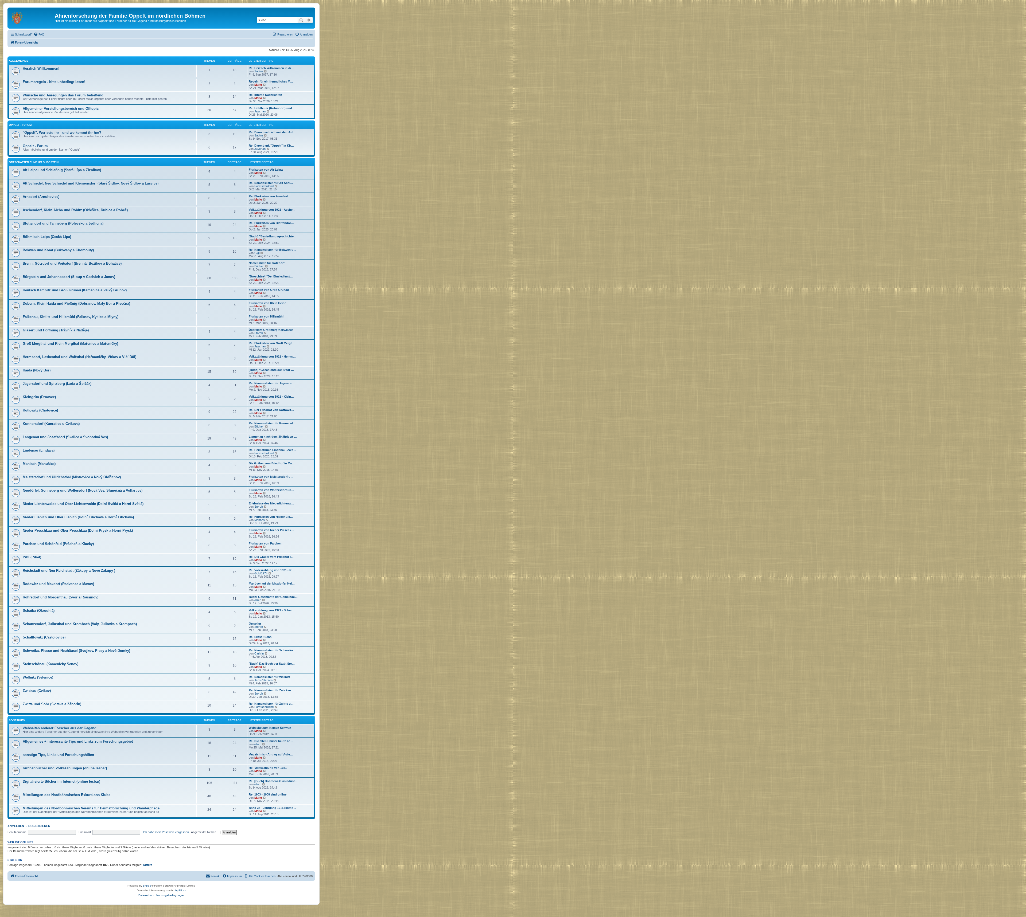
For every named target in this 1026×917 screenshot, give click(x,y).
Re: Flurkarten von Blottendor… (271, 223)
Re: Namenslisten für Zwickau (270, 690)
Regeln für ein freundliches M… (271, 81)
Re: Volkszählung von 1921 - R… (271, 570)
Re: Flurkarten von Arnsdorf (268, 196)
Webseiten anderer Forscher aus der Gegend (59, 728)
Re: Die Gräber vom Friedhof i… (271, 556)
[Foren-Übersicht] (32, 17)
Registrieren (39, 826)
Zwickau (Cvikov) (37, 691)
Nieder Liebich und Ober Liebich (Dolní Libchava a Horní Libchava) (78, 517)
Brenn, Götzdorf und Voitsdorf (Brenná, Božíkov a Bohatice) (72, 263)
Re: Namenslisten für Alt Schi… (271, 183)
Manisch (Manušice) (39, 464)
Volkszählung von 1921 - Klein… (271, 396)
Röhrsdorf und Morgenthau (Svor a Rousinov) (60, 597)
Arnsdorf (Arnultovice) (41, 197)
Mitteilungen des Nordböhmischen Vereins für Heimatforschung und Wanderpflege (91, 808)
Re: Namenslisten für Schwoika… (272, 650)
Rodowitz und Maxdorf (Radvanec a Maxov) (58, 584)
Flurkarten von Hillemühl (266, 316)
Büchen (259, 266)
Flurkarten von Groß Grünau (269, 289)
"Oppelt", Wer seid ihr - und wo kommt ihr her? (62, 133)
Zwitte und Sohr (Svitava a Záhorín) (52, 704)
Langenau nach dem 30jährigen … (273, 436)
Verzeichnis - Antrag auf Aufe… (271, 754)
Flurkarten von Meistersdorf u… (271, 476)
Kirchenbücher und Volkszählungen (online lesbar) (65, 768)
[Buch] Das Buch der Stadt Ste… (272, 663)
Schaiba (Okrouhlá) (39, 611)
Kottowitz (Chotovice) (40, 410)
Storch (258, 333)
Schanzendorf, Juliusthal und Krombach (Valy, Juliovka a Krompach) (80, 624)
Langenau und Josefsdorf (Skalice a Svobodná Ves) (65, 437)
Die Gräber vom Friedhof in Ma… (272, 463)
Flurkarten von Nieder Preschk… (271, 530)
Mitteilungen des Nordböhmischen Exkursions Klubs (66, 795)
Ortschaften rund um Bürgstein (34, 162)
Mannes (259, 520)
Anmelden (15, 826)
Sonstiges (17, 720)
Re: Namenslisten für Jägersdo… (272, 383)
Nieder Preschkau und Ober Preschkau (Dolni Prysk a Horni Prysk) (78, 530)
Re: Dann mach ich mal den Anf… (272, 132)
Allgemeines (18, 60)
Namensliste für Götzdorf (267, 263)
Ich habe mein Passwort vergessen (166, 832)
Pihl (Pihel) (32, 557)
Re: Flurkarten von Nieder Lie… (271, 516)
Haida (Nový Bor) (36, 370)
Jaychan (260, 111)
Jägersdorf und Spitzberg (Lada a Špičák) (57, 384)
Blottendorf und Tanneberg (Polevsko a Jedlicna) (63, 223)
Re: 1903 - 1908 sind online (267, 794)
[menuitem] (39, 34)
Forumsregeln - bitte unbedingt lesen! (54, 82)
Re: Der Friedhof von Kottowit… (271, 410)
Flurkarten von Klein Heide (267, 303)
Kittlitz (147, 865)
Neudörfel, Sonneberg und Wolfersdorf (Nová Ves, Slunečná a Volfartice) (82, 490)
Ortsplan (255, 623)
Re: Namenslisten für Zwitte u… (271, 703)
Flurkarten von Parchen (265, 543)
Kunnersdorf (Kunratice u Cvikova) (51, 424)
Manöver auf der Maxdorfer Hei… (272, 583)
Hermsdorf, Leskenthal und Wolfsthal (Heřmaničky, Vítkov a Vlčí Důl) (79, 357)
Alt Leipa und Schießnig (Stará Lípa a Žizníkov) (62, 170)
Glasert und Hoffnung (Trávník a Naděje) (56, 330)
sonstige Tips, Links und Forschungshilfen (58, 755)
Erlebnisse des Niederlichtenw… (271, 503)
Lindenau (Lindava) (39, 450)
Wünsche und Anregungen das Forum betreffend (63, 95)
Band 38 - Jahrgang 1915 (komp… (272, 807)
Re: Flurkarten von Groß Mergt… (272, 343)
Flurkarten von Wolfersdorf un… (271, 490)
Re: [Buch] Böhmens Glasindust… (273, 781)
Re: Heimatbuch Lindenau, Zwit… (272, 450)
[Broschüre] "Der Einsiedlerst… (271, 276)
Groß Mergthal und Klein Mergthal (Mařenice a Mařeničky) (70, 344)
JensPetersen (263, 680)
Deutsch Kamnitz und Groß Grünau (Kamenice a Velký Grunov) (75, 290)
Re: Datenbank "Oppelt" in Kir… (271, 145)
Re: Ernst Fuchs (260, 636)
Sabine (258, 71)
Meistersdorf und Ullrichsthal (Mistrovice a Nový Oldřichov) (72, 477)
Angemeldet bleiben (204, 832)
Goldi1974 (260, 573)
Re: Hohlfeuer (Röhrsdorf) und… (272, 108)
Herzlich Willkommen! (41, 68)
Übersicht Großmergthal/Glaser (271, 329)
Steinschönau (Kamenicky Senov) (50, 664)
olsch (257, 600)
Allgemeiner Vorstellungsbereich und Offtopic (61, 109)
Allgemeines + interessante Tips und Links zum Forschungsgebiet (78, 741)
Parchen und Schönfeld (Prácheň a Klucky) (58, 544)
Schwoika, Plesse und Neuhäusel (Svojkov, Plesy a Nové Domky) (76, 651)
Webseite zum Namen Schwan (270, 727)
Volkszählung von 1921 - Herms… (272, 356)
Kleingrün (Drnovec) (39, 397)
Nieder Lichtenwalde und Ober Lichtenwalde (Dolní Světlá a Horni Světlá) (83, 504)
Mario (258, 84)
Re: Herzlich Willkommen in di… (271, 68)
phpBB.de (180, 890)
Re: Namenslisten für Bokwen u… (272, 249)
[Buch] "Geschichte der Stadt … (271, 369)
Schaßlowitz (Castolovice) (44, 637)
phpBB (147, 885)
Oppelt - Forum (20, 124)
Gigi (256, 252)
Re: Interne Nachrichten (265, 94)
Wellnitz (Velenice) (38, 677)
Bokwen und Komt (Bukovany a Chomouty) (58, 250)
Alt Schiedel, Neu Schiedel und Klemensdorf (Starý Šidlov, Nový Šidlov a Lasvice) (90, 183)
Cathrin (259, 653)
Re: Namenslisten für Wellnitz (269, 677)
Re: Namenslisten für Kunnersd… (272, 423)
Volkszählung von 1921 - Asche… (272, 209)
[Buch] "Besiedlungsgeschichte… (273, 236)
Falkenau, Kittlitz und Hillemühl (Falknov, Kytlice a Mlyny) (70, 317)
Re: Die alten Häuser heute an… (271, 741)
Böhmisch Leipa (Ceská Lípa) (47, 237)
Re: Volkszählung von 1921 (268, 767)
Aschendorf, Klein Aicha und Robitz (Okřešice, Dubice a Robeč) (75, 210)
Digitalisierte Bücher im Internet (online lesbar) (61, 781)
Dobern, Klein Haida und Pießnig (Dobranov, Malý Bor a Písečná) (76, 303)
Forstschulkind (264, 186)
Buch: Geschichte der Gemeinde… (273, 596)
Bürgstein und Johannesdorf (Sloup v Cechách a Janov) (69, 277)
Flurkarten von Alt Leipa (266, 169)
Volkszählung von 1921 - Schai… (271, 610)
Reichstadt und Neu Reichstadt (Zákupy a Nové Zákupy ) (69, 571)
